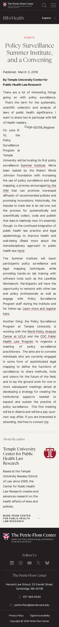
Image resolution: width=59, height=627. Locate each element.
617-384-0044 (32, 596)
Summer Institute (33, 165)
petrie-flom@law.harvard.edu (31, 605)
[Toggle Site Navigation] (53, 5)
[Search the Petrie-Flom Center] (44, 5)
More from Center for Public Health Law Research (17, 518)
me (46, 422)
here (21, 250)
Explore (46, 18)
